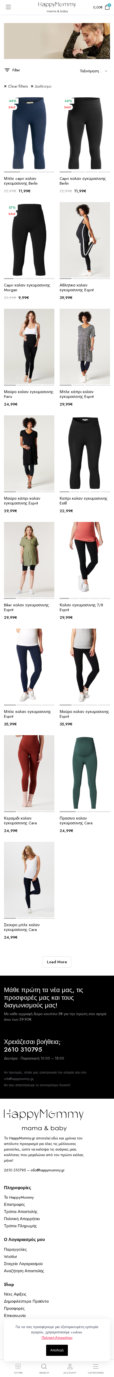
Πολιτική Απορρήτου (22, 1219)
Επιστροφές (14, 1204)
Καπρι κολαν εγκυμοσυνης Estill (83, 501)
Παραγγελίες (15, 1249)
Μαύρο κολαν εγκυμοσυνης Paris (28, 394)
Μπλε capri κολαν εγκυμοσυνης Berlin (21, 181)
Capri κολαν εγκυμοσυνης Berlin (83, 181)
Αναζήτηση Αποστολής (24, 1271)
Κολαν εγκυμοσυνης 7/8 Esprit (81, 607)
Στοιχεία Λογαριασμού (23, 1264)
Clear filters (18, 86)
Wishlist (10, 1257)
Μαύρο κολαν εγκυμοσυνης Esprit (84, 714)
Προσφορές (14, 1308)
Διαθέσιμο (43, 86)
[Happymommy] (57, 7)
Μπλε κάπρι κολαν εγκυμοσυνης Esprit (77, 394)
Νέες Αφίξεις (15, 1294)
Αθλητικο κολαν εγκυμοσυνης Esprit (77, 287)
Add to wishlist (13, 165)
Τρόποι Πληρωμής (20, 1226)
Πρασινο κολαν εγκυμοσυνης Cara (76, 820)
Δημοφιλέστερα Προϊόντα (26, 1301)
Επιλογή (44, 165)
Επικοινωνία (15, 1316)
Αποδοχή (57, 1350)
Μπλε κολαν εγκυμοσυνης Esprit (27, 714)
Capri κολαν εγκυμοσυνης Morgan (27, 287)
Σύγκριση (34, 165)
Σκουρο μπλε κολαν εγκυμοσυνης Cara (22, 927)
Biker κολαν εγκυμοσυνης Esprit (26, 607)
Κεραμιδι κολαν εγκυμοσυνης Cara (20, 820)
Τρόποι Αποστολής (20, 1212)
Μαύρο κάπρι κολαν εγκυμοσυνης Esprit (22, 501)
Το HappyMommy (19, 1197)
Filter (16, 70)
